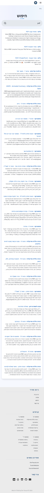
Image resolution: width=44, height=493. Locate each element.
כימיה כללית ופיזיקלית (32, 419)
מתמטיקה (35, 422)
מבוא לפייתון (34, 425)
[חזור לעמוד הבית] (35, 2)
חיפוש (37, 400)
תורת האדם (20, 428)
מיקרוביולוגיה (34, 445)
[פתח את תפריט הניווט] (40, 2)
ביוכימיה (36, 440)
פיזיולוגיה (25, 445)
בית (40, 9)
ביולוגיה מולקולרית (23, 440)
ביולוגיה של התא (19, 425)
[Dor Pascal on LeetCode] (18, 480)
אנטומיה (35, 448)
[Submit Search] (5, 23)
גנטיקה (36, 451)
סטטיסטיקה (20, 430)
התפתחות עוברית (23, 442)
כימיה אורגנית (19, 419)
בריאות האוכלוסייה (33, 428)
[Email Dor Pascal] (30, 480)
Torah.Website (34, 465)
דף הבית (36, 394)
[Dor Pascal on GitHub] (26, 480)
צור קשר (36, 403)
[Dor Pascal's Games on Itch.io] (22, 480)
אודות (37, 397)
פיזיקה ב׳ (35, 442)
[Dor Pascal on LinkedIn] (14, 480)
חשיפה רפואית (34, 430)
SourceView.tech (34, 468)
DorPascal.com (34, 462)
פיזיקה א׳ (20, 422)
